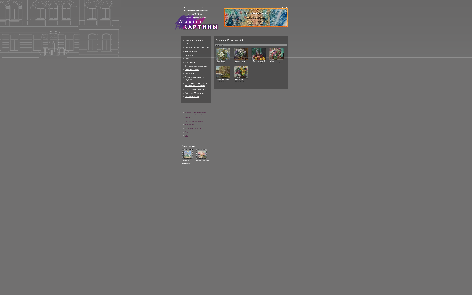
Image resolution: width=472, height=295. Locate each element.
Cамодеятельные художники (195, 89)
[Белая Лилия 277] (223, 54)
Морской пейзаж (191, 51)
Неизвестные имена (192, 97)
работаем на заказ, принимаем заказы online (196, 8)
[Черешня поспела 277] (241, 54)
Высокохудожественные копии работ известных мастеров (196, 84)
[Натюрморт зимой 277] (259, 54)
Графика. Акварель (192, 69)
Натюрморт (189, 55)
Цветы (187, 58)
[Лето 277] (276, 54)
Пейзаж (188, 44)
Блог (186, 135)
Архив (187, 132)
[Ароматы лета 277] (241, 72)
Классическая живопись (194, 40)
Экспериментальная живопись (196, 66)
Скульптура (189, 73)
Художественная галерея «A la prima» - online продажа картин (195, 114)
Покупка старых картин (194, 121)
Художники (189, 124)
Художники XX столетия (194, 93)
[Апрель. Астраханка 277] (223, 72)
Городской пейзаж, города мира (197, 47)
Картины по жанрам (193, 128)
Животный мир (190, 62)
